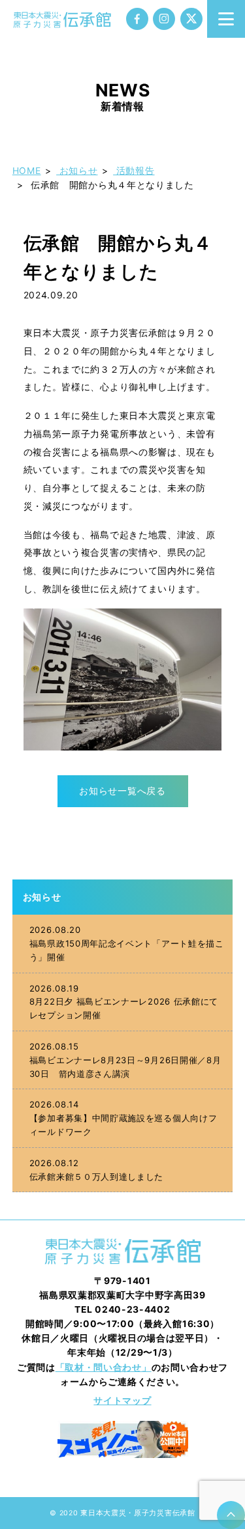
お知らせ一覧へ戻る (122, 791)
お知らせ (42, 897)
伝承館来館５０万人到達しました (96, 1170)
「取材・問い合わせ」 (104, 1367)
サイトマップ (122, 1400)
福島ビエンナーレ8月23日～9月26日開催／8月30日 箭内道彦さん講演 (125, 1060)
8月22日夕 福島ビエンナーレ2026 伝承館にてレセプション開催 (123, 1002)
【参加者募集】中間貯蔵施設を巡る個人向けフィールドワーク (123, 1118)
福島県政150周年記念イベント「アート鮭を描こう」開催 (126, 943)
